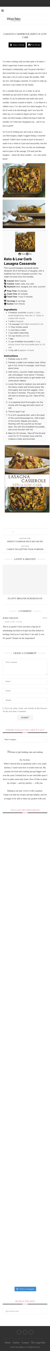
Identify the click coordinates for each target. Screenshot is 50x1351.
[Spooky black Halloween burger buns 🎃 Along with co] (25, 1007)
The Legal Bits (38, 1342)
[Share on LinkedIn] (25, 532)
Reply (45, 618)
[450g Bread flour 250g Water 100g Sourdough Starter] (25, 1040)
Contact (25, 1342)
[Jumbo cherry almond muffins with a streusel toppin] (25, 1199)
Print (23, 254)
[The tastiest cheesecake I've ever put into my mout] (25, 888)
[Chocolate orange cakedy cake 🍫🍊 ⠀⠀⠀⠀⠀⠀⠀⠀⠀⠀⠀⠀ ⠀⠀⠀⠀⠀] (25, 1157)
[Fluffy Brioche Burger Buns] (25, 580)
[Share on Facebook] (18, 532)
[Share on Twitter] (20, 532)
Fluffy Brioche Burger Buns (25, 598)
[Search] (47, 11)
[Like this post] (15, 532)
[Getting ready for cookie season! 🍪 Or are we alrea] (25, 946)
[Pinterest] (28, 3)
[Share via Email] (35, 532)
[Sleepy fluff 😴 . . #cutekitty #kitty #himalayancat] (25, 838)
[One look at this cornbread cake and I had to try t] (25, 1109)
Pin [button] (30, 254)
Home (8, 1342)
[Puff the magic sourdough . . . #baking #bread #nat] (25, 1064)
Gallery (16, 1342)
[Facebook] (21, 3)
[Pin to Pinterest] (23, 532)
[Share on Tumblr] (28, 532)
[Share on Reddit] (30, 532)
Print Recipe (35, 45)
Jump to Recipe (18, 45)
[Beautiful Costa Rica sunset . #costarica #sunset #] (25, 824)
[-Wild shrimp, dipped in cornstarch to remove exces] (25, 1255)
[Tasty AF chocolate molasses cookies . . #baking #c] (25, 858)
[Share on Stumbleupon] (33, 532)
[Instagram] (25, 3)
